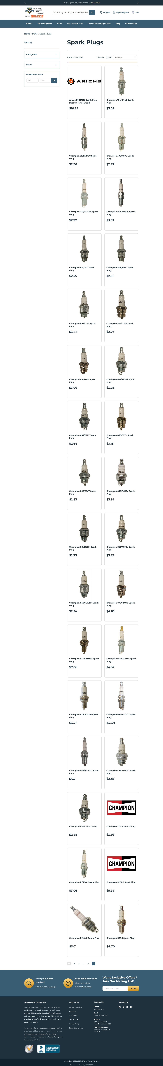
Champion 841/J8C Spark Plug (82, 269)
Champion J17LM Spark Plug (120, 826)
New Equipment (45, 24)
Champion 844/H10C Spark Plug (120, 269)
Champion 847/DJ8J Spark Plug (119, 324)
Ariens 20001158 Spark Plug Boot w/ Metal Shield (83, 101)
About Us (72, 1011)
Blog (118, 24)
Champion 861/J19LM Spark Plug (83, 548)
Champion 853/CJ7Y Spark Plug (82, 436)
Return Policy (74, 1020)
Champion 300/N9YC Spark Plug (120, 157)
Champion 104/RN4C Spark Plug (120, 101)
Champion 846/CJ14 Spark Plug (82, 324)
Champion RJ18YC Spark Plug (84, 938)
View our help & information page (83, 985)
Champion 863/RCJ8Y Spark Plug (120, 548)
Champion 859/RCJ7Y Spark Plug (120, 492)
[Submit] (92, 12)
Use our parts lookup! (46, 987)
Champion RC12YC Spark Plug (84, 882)
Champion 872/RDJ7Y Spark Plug (120, 604)
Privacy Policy (74, 1024)
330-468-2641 (99, 1009)
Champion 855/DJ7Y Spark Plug (119, 436)
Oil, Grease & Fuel (75, 24)
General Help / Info (75, 1007)
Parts (59, 24)
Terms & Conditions (76, 1028)
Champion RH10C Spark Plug (121, 882)
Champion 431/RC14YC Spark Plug (83, 213)
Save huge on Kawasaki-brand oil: (81, 3)
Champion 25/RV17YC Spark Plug (83, 157)
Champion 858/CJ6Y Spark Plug (82, 492)
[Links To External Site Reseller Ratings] (29, 1049)
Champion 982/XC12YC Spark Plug (120, 716)
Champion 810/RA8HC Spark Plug (120, 213)
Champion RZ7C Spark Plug (120, 938)
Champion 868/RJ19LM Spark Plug (84, 604)
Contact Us (73, 1015)
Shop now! (95, 3)
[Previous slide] (25, 2)
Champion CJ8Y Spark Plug (83, 826)
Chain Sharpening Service (99, 24)
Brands (29, 24)
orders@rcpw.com (100, 1015)
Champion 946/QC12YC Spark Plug (121, 660)
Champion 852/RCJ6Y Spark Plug (120, 380)
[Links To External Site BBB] (48, 1049)
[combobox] (74, 12)
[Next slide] (138, 2)
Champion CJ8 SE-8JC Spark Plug (120, 771)
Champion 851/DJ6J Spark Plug (82, 380)
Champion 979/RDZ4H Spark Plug (83, 716)
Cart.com (89, 1065)
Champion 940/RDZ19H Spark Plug (84, 660)
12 (88, 963)
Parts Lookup (131, 24)
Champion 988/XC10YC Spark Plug (84, 771)
